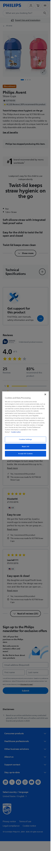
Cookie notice (15, 432)
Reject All (24, 446)
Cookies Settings (24, 439)
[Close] (44, 394)
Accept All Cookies (24, 453)
